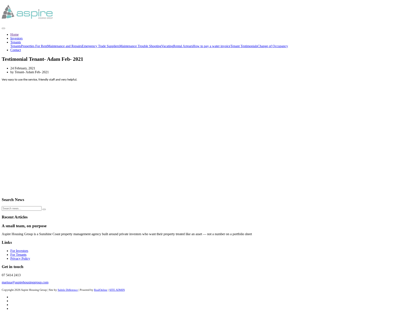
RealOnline (100, 289)
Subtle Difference (68, 289)
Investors (16, 38)
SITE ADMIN (117, 289)
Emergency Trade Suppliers (100, 46)
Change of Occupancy (272, 46)
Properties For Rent (34, 46)
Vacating (167, 46)
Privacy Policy (20, 258)
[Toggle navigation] (3, 28)
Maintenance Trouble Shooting (140, 46)
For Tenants (18, 254)
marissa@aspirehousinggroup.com (25, 282)
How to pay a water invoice (211, 46)
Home (14, 34)
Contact (15, 50)
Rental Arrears (183, 46)
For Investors (19, 251)
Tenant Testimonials (243, 46)
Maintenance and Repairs (64, 46)
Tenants (15, 42)
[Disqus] (206, 139)
